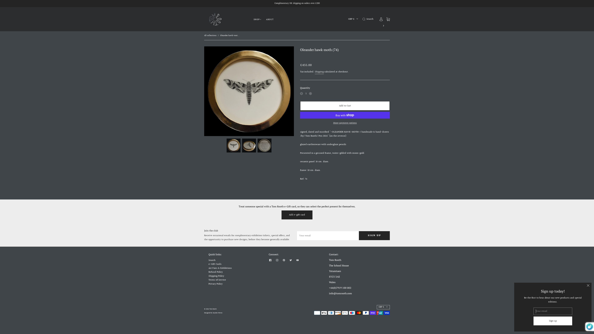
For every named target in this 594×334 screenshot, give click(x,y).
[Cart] (388, 19)
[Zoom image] (249, 91)
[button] (213, 91)
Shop (257, 19)
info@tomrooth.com (340, 293)
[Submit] (364, 19)
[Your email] (328, 235)
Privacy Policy (216, 284)
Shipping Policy (216, 276)
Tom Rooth (213, 309)
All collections (210, 35)
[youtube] (297, 260)
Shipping (319, 72)
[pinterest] (283, 260)
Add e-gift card (297, 215)
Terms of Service (217, 280)
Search (212, 260)
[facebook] (270, 260)
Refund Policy (216, 272)
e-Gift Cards (215, 264)
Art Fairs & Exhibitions (220, 268)
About (270, 19)
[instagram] (277, 260)
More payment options (345, 123)
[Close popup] (588, 286)
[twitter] (290, 260)
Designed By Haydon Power (213, 313)
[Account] (381, 19)
